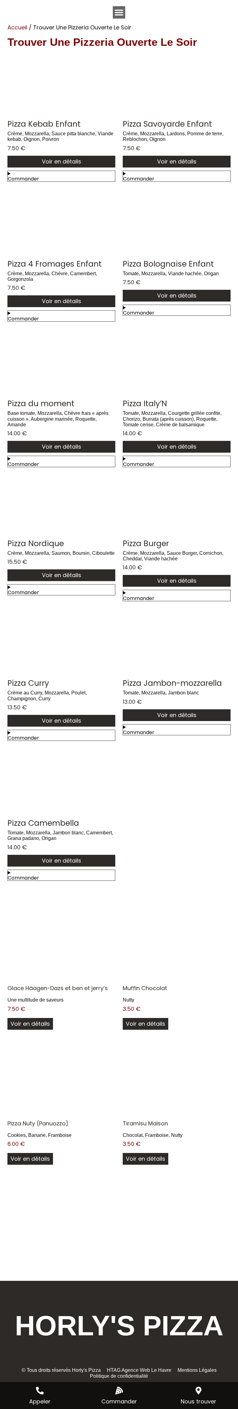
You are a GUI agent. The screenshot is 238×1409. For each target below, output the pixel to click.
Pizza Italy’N (145, 403)
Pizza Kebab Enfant (44, 124)
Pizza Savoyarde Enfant (167, 124)
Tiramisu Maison (145, 1123)
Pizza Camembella (43, 823)
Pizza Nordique (35, 543)
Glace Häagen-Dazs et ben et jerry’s (57, 988)
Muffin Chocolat (145, 988)
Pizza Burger (146, 543)
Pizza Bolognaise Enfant (168, 264)
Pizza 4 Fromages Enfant (54, 264)
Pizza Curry (28, 683)
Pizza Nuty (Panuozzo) (37, 1123)
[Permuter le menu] (119, 12)
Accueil (17, 27)
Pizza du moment (40, 403)
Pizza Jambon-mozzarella (172, 683)
